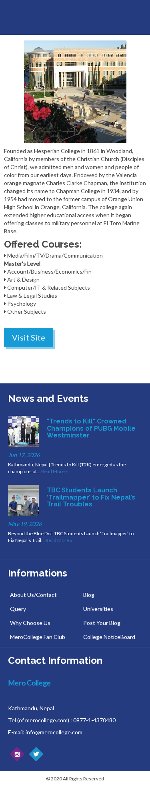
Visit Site (28, 337)
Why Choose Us (30, 622)
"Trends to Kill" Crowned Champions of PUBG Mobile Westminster (91, 428)
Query (18, 608)
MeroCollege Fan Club (37, 636)
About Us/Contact (33, 594)
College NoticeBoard (109, 636)
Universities (98, 608)
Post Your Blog (101, 622)
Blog (88, 594)
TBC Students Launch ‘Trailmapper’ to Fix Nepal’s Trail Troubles (91, 497)
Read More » (54, 471)
